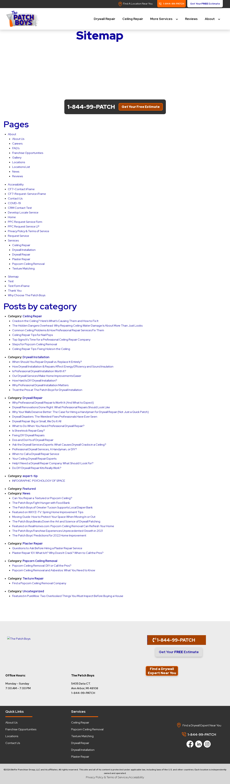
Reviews (191, 19)
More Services (161, 19)
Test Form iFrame (19, 286)
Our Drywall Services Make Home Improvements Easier (46, 376)
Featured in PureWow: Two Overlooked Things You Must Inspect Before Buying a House (67, 596)
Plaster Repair (21, 259)
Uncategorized (33, 591)
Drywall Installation (24, 250)
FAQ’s (15, 148)
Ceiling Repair (132, 19)
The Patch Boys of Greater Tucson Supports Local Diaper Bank (52, 507)
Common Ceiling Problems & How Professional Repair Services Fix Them (58, 330)
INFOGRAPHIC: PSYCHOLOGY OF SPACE (38, 481)
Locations (18, 162)
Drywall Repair (104, 19)
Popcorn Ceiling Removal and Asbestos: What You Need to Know (53, 570)
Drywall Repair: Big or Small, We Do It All (36, 421)
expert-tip (30, 476)
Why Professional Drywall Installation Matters (40, 385)
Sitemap (13, 276)
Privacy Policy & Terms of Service (28, 231)
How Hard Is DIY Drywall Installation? (34, 380)
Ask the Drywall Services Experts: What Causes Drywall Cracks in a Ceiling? (59, 444)
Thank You (15, 290)
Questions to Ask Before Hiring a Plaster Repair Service (47, 548)
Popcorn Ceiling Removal (28, 264)
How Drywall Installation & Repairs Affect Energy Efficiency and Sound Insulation (62, 366)
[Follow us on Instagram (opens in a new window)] (206, 743)
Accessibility (16, 184)
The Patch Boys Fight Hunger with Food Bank (41, 503)
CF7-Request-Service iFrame (27, 194)
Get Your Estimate (179, 652)
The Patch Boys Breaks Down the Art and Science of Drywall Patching (56, 521)
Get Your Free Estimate (141, 107)
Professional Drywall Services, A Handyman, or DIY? (44, 449)
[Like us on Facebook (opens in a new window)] (189, 743)
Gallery (16, 157)
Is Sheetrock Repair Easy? (28, 430)
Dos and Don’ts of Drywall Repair (32, 440)
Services (13, 240)
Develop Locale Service (23, 212)
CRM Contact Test (20, 208)
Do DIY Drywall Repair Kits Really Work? (36, 468)
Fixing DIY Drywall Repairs (28, 435)
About (210, 19)
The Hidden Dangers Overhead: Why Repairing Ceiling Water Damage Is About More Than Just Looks (77, 325)
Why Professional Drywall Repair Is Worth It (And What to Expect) (53, 402)
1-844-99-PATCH (175, 640)
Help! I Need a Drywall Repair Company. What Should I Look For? (52, 463)
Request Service (18, 236)
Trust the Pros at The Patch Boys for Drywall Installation (47, 390)
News (15, 171)
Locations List (21, 167)
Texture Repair (33, 578)
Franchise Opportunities (27, 153)
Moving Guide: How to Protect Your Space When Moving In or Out (53, 517)
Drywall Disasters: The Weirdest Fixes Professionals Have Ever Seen (54, 416)
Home (12, 217)
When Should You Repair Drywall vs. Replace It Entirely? (47, 362)
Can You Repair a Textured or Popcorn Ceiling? (42, 498)
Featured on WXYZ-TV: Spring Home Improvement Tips (47, 512)
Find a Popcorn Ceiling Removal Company (39, 583)
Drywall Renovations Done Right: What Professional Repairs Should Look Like (61, 407)
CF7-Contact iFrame (21, 189)
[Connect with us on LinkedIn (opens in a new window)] (197, 743)
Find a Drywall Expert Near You (162, 670)
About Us (18, 139)
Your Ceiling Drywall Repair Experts (34, 458)
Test (11, 281)
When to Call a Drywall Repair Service (35, 454)
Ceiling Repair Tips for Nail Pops (32, 335)
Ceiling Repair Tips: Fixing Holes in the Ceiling (41, 349)
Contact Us (15, 198)
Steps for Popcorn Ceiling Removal (34, 344)
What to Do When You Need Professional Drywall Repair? (48, 426)
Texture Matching (23, 268)
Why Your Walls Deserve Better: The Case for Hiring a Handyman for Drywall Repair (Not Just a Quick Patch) (80, 412)
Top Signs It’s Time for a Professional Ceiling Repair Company (51, 339)
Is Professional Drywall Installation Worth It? (39, 371)
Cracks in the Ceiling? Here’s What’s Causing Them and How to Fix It (55, 321)
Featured (29, 489)
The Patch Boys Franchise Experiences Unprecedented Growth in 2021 (57, 531)
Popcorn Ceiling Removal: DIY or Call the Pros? (41, 565)
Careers (17, 143)
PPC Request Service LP (23, 226)
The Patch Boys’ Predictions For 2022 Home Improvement (49, 535)
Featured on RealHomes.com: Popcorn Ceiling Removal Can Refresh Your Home (63, 526)
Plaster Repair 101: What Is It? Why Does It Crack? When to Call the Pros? (58, 553)
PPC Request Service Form (25, 222)
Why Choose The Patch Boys (26, 295)
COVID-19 (14, 203)
